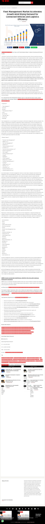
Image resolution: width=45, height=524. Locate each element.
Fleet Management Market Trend (33, 357)
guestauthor (24, 21)
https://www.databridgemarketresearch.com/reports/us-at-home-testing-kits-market (16, 333)
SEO (21, 364)
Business (12, 364)
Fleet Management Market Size (7, 357)
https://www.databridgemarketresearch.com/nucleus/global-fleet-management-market (24, 287)
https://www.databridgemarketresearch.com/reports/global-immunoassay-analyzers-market (18, 328)
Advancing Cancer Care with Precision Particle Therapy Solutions (26, 518)
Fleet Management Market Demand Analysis (17, 362)
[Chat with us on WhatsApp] (2, 521)
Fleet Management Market (7, 52)
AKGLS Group (17, 522)
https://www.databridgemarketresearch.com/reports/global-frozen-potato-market (16, 330)
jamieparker (31, 377)
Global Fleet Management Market (21, 297)
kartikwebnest (8, 377)
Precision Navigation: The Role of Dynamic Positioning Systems (7, 518)
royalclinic (8, 387)
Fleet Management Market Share (20, 357)
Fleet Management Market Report (19, 359)
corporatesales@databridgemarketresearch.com (14, 352)
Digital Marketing (17, 364)
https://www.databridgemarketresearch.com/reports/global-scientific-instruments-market (17, 332)
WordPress (24, 364)
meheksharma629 (9, 382)
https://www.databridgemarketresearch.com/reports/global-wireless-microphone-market (17, 327)
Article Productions (30, 522)
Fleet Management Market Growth (32, 359)
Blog (9, 364)
